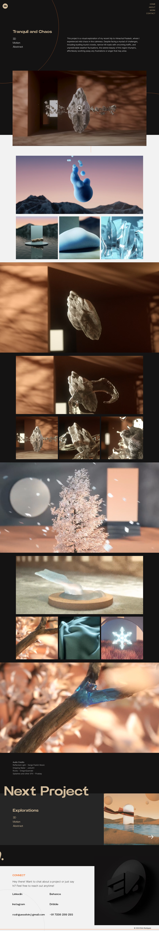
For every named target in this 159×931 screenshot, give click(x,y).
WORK (152, 10)
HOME (152, 4)
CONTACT (150, 13)
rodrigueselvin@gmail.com (28, 914)
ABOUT (152, 7)
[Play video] (79, 108)
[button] (139, 211)
